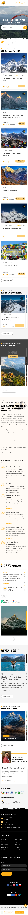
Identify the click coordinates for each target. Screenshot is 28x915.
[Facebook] (8, 885)
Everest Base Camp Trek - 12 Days (12, 79)
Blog (16, 842)
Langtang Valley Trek (10, 190)
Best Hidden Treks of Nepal (11, 738)
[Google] (17, 601)
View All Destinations (8, 390)
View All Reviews (7, 639)
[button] (25, 27)
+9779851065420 (22, 761)
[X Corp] (11, 885)
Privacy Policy (9, 912)
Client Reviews (4, 849)
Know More (5, 454)
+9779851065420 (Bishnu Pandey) (12, 827)
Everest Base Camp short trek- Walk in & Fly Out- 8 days (13, 117)
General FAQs (18, 844)
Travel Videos (4, 839)
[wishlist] (16, 3)
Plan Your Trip (7, 780)
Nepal (13, 352)
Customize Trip (4, 847)
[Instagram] (14, 885)
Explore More (4, 690)
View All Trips (6, 280)
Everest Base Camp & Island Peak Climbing (11, 319)
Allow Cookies (19, 912)
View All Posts (6, 696)
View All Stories (6, 745)
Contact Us (17, 849)
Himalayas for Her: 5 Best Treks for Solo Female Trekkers (11, 679)
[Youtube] (20, 885)
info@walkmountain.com (10, 822)
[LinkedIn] (17, 885)
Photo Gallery (4, 842)
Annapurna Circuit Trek (10, 266)
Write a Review (18, 839)
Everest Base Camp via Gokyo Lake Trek (12, 154)
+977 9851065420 (8, 824)
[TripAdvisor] (6, 601)
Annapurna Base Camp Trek (12, 228)
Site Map (17, 847)
